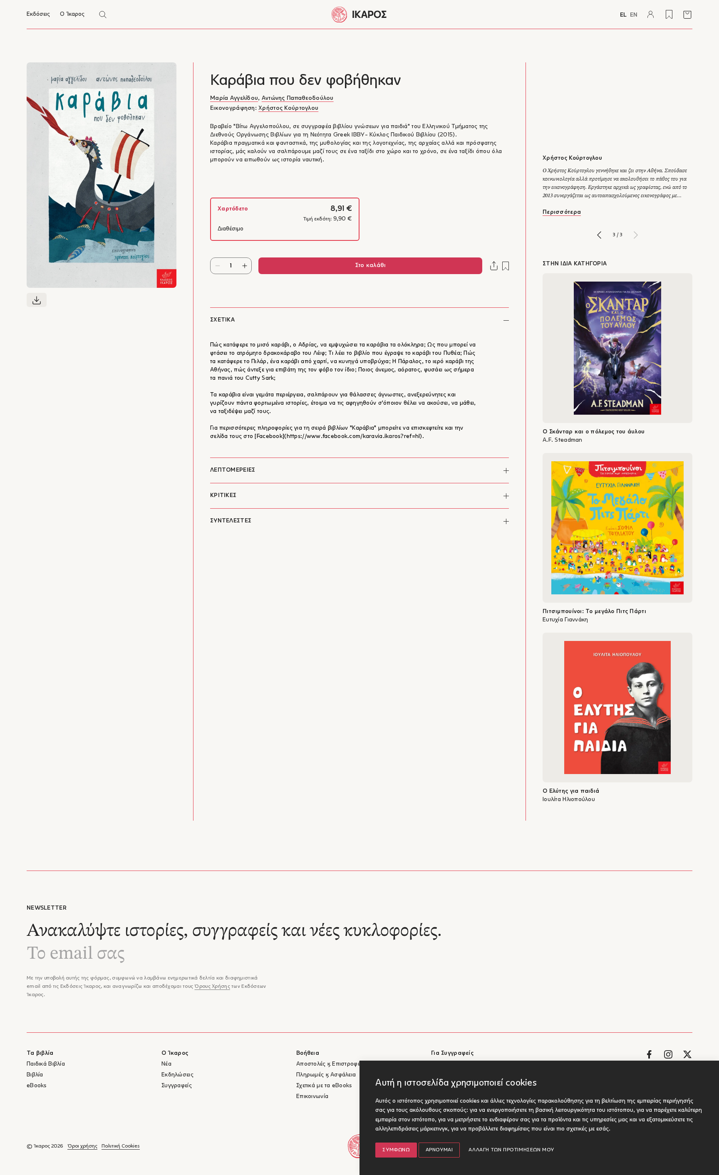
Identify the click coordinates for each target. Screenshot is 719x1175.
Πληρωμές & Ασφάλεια (326, 1075)
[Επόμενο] (635, 235)
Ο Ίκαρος (72, 14)
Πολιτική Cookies (121, 1146)
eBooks (37, 1085)
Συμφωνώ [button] (395, 1150)
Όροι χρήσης (82, 1146)
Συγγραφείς (176, 1085)
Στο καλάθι (370, 265)
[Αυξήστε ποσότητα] (244, 265)
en (633, 15)
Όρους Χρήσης (212, 986)
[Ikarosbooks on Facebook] (649, 1054)
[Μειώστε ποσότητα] (217, 265)
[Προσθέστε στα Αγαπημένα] (505, 266)
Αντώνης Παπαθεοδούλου (298, 98)
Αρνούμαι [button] (439, 1150)
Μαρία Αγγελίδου (234, 98)
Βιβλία (35, 1075)
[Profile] (651, 15)
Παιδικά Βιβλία (46, 1064)
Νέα (166, 1064)
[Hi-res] (37, 300)
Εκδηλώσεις (177, 1075)
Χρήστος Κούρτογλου (288, 108)
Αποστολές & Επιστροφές (329, 1064)
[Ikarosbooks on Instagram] (668, 1054)
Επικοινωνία (312, 1096)
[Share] (494, 266)
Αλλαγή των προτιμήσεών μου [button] (511, 1150)
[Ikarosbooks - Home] (359, 14)
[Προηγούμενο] (599, 235)
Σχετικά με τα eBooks (324, 1085)
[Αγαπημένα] (669, 15)
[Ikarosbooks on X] (687, 1054)
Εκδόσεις (38, 14)
